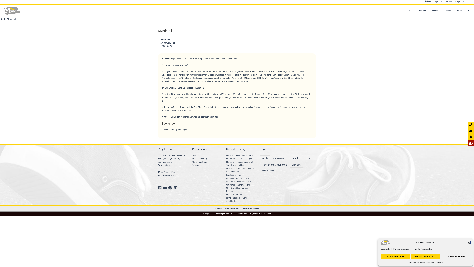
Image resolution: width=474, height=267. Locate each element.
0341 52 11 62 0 (167, 172)
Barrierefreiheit (246, 208)
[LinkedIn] (160, 188)
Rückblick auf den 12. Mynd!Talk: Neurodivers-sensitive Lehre (236, 197)
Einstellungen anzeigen (455, 256)
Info (410, 11)
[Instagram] (175, 188)
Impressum (439, 262)
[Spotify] (170, 188)
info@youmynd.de (168, 175)
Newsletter (196, 165)
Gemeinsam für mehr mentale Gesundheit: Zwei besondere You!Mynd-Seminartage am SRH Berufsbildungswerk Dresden (239, 185)
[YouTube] (165, 188)
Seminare (296, 165)
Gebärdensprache (456, 1)
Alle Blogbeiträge (199, 162)
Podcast (307, 158)
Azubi (265, 158)
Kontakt (458, 11)
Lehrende (294, 158)
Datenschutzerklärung (427, 262)
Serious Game (268, 171)
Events (435, 11)
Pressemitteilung (199, 158)
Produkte (422, 11)
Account (448, 11)
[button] (469, 242)
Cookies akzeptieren (395, 256)
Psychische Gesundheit (274, 164)
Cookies (256, 208)
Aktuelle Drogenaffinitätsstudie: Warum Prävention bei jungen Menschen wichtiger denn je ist (239, 158)
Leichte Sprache (435, 1)
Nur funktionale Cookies (425, 256)
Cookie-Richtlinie (413, 262)
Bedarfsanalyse (279, 158)
